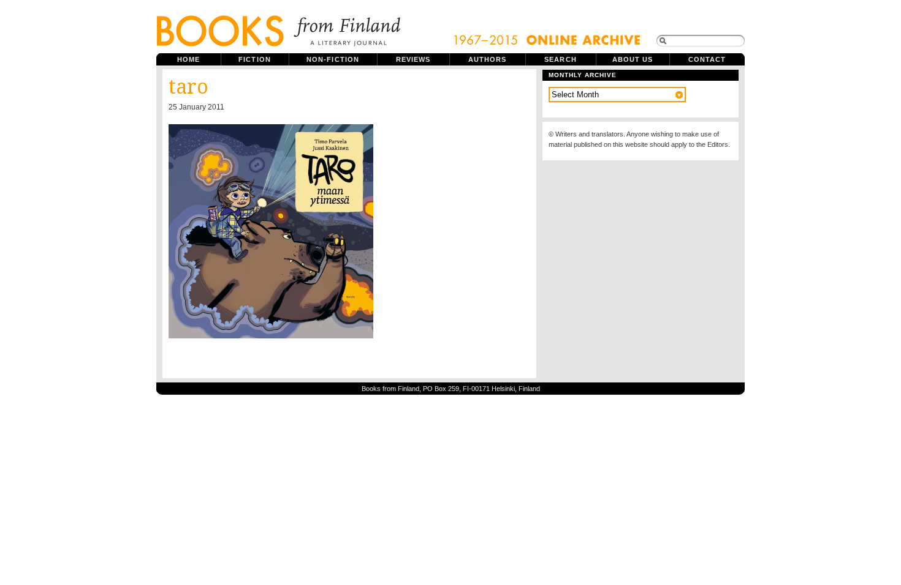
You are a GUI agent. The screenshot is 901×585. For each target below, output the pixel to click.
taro (188, 87)
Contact (707, 59)
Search (560, 59)
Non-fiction (332, 59)
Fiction (254, 59)
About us (632, 59)
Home (188, 59)
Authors (487, 59)
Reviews (413, 59)
